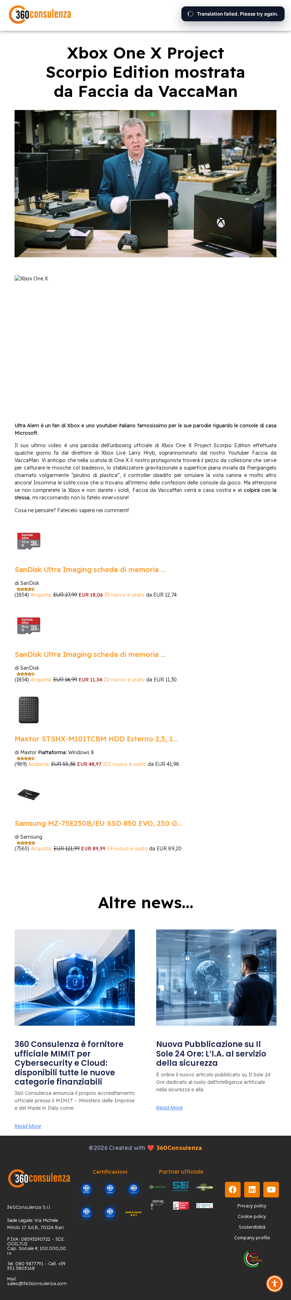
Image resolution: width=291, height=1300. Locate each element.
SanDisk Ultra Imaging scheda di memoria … (90, 569)
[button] (277, 14)
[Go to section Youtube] (271, 1189)
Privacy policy (252, 1205)
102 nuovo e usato (124, 764)
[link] (75, 977)
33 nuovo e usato (124, 595)
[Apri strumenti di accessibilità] (274, 1283)
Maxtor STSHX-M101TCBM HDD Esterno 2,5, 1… (96, 738)
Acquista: (42, 595)
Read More (28, 1126)
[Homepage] (40, 15)
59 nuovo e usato (127, 848)
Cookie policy (252, 1216)
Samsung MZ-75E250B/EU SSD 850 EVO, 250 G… (98, 823)
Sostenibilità (252, 1227)
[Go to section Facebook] (233, 1189)
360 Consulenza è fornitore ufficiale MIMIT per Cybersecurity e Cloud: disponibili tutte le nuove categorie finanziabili (69, 1063)
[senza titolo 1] (39, 1178)
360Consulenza (179, 1147)
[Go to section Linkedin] (252, 1189)
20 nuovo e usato (124, 679)
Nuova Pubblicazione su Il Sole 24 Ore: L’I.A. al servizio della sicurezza (211, 1054)
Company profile (252, 1237)
